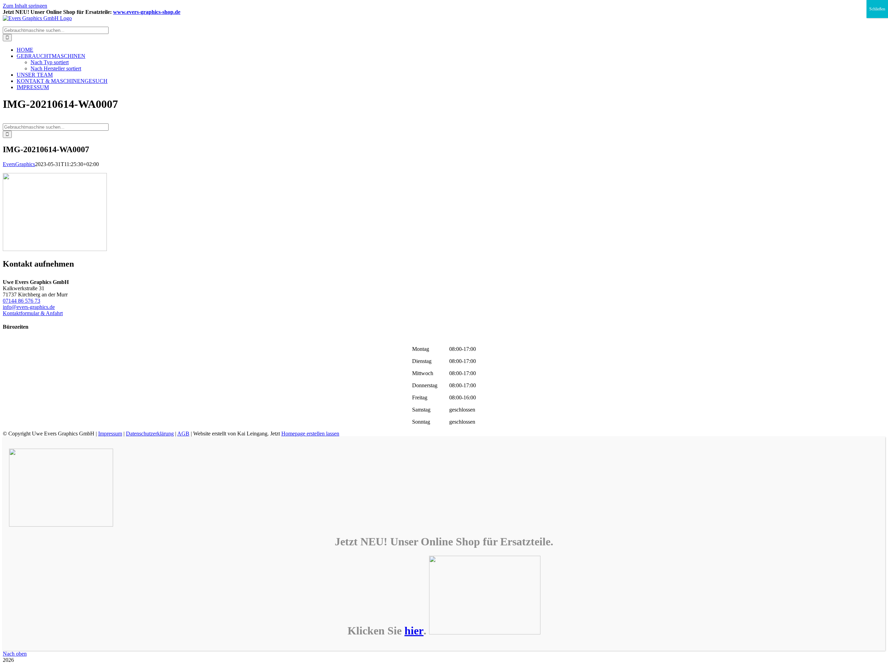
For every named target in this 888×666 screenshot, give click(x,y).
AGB (183, 433)
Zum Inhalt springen (25, 6)
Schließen (877, 9)
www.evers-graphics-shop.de (146, 12)
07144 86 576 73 (21, 301)
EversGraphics (19, 164)
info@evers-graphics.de (29, 307)
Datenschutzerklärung (150, 433)
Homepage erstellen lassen (310, 433)
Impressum (110, 433)
